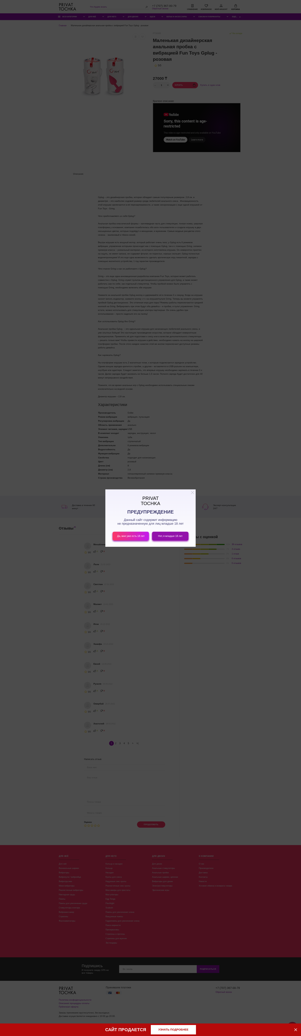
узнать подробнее (173, 1029)
